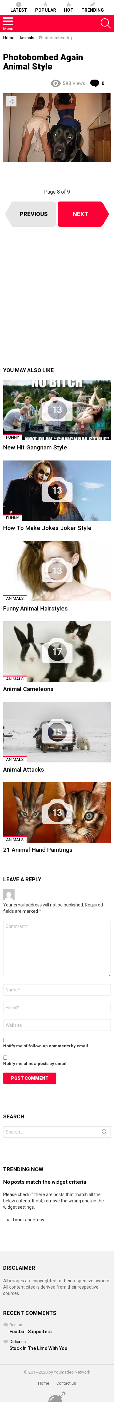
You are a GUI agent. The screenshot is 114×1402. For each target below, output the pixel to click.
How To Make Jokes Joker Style (47, 528)
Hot (68, 10)
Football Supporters (31, 1331)
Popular (45, 10)
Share (11, 101)
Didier (15, 1341)
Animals (15, 598)
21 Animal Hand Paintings (38, 849)
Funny (12, 437)
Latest (18, 10)
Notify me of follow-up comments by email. (46, 1046)
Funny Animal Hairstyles (35, 608)
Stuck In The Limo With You (38, 1348)
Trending (92, 10)
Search (104, 1133)
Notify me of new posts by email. (35, 1063)
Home (43, 1383)
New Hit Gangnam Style (35, 447)
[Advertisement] (57, 297)
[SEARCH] (106, 23)
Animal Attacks (23, 769)
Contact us (66, 1383)
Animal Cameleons (28, 689)
